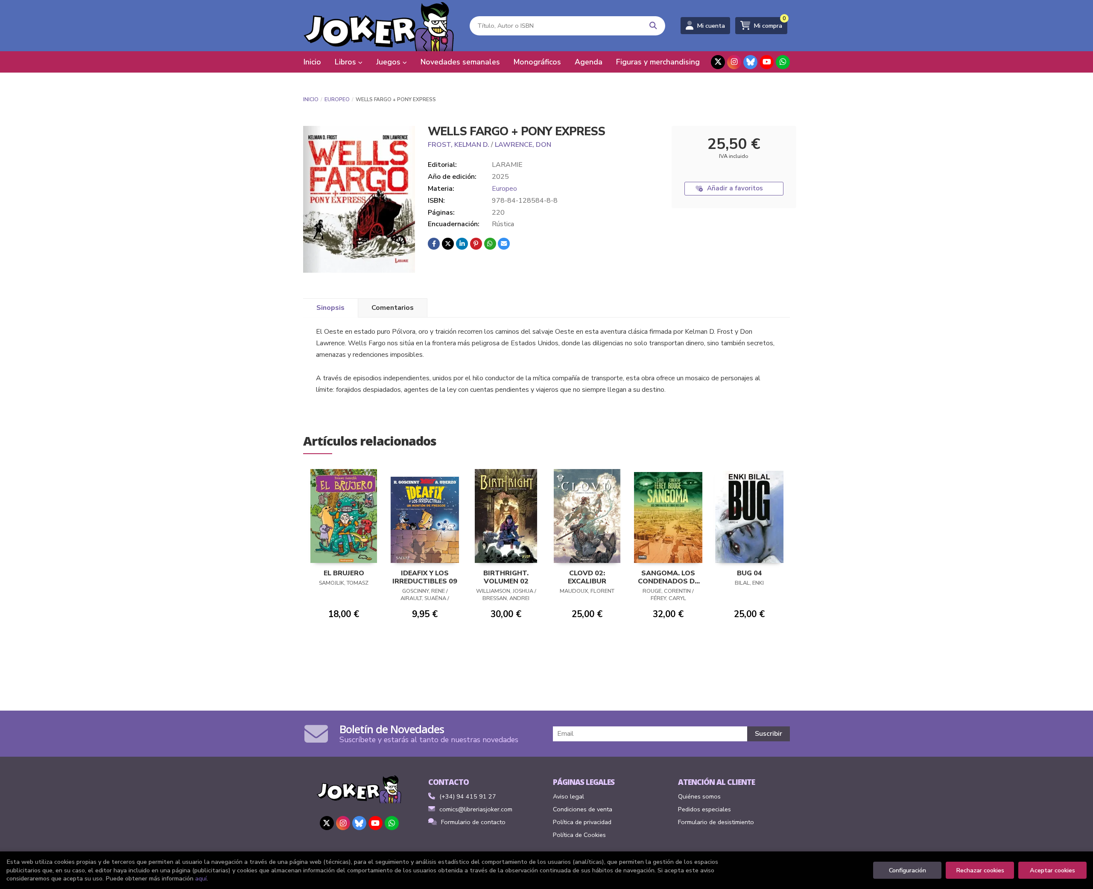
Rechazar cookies (980, 870)
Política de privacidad (582, 822)
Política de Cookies (579, 835)
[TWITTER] (718, 62)
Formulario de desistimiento (716, 822)
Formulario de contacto (473, 822)
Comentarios (392, 307)
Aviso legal (568, 796)
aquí (201, 878)
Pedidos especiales (704, 809)
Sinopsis (330, 307)
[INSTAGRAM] (734, 62)
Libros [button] (346, 62)
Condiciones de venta (582, 809)
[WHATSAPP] (783, 62)
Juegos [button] (389, 62)
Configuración (907, 870)
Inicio (311, 99)
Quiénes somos (699, 796)
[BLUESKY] (750, 62)
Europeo (337, 99)
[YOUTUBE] (767, 62)
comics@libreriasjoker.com (475, 809)
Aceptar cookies (1052, 870)
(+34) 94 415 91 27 (467, 796)
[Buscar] (653, 25)
